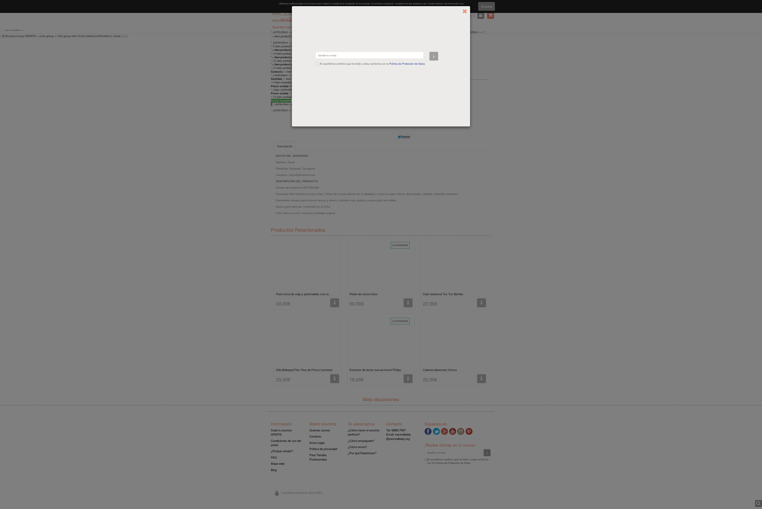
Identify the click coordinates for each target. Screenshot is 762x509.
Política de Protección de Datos (407, 64)
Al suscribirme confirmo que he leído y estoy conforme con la (372, 64)
